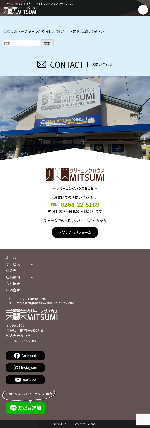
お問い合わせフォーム (75, 232)
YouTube (29, 379)
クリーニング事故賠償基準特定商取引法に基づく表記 (41, 303)
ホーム (11, 257)
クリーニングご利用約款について (29, 299)
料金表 (11, 270)
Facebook (29, 355)
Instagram (29, 367)
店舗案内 (13, 276)
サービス (13, 264)
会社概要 (13, 283)
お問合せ (13, 289)
